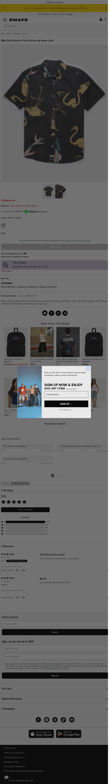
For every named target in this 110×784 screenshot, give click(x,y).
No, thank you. (66, 410)
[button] (105, 341)
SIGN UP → (66, 403)
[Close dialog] (88, 369)
